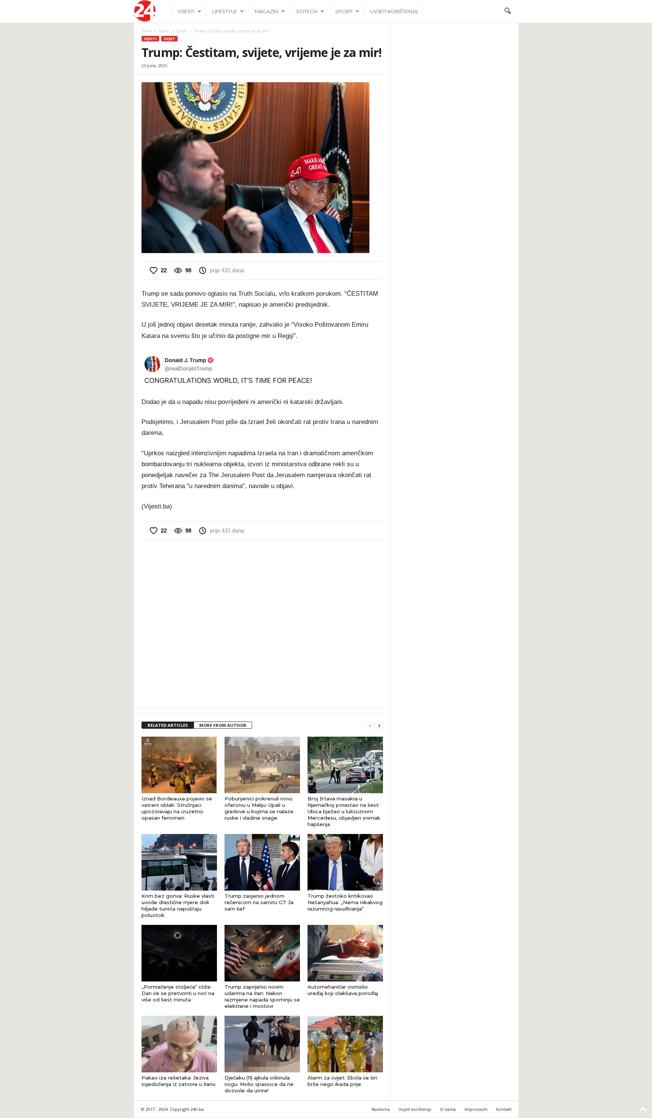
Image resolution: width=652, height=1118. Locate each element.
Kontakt (504, 1109)
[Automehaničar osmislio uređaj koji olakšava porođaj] (345, 953)
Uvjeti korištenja (394, 11)
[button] (507, 11)
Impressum (475, 1109)
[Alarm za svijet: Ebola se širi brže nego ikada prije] (345, 1044)
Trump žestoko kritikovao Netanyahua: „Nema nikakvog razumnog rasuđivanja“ (345, 902)
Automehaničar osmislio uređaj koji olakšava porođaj (343, 990)
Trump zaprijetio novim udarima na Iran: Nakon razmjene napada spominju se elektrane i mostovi (262, 996)
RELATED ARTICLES (168, 725)
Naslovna (381, 1109)
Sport (343, 11)
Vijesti (185, 11)
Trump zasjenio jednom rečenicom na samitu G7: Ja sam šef (259, 902)
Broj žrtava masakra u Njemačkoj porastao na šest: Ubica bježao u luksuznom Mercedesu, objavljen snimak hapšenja (344, 811)
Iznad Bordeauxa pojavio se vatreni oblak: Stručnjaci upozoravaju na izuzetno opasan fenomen (176, 808)
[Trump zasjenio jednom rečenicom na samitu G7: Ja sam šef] (262, 862)
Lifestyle (224, 11)
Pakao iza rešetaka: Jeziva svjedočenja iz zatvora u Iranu (178, 1081)
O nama (448, 1109)
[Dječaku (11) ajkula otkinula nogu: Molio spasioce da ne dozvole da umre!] (262, 1044)
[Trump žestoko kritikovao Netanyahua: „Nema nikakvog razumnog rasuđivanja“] (345, 862)
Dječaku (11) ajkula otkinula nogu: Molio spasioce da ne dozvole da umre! (259, 1084)
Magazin (266, 11)
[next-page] (379, 725)
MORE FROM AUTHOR (222, 725)
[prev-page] (370, 725)
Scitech (306, 11)
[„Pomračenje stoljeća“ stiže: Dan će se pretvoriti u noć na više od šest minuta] (179, 953)
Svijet (181, 31)
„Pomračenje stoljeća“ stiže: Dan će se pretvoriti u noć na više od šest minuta (177, 993)
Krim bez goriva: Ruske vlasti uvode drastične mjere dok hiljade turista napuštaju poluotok (177, 905)
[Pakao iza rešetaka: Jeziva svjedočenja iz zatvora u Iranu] (179, 1044)
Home (146, 31)
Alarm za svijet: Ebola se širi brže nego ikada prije (342, 1081)
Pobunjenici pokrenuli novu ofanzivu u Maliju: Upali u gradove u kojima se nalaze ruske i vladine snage (259, 808)
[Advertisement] (262, 623)
